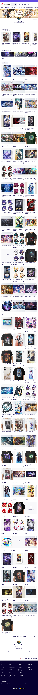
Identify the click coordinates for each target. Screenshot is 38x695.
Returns (19, 666)
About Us (10, 664)
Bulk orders (3, 675)
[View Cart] (35, 4)
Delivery (19, 664)
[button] (7, 54)
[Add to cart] (30, 45)
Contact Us (20, 673)
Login (2, 672)
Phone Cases (16, 7)
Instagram (31, 664)
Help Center (20, 667)
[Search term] (15, 4)
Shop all (34, 30)
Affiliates (10, 669)
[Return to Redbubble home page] (5, 4)
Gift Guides (3, 664)
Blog (2, 669)
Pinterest (30, 670)
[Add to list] (10, 33)
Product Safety (21, 670)
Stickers (11, 7)
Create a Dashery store (12, 676)
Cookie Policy (25, 683)
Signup (2, 673)
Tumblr (30, 669)
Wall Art (20, 7)
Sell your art (11, 670)
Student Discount (4, 670)
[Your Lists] (33, 4)
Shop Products (15, 26)
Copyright (20, 672)
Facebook (31, 666)
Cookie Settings (21, 675)
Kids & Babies (30, 7)
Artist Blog (11, 673)
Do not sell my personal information (17, 683)
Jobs (10, 672)
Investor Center (11, 666)
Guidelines (20, 669)
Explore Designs (22, 26)
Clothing (6, 7)
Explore (2, 7)
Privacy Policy (9, 683)
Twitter (30, 667)
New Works (3, 667)
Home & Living (25, 7)
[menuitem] (2, 7)
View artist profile (19, 23)
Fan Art (2, 666)
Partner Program (12, 667)
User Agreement (3, 683)
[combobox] (14, 4)
